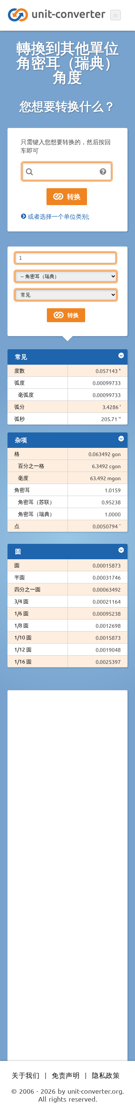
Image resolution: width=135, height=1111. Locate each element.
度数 (19, 370)
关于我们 (25, 1075)
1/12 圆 (23, 649)
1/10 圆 (23, 637)
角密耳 (22, 489)
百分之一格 (31, 465)
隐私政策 (106, 1075)
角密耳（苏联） (36, 501)
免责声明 (66, 1075)
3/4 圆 (21, 601)
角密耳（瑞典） (36, 513)
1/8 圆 (21, 625)
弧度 (19, 382)
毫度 (23, 477)
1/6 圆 (21, 613)
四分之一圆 (27, 589)
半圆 (19, 577)
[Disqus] (67, 799)
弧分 (19, 406)
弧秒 (19, 418)
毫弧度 (26, 394)
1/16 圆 (23, 661)
